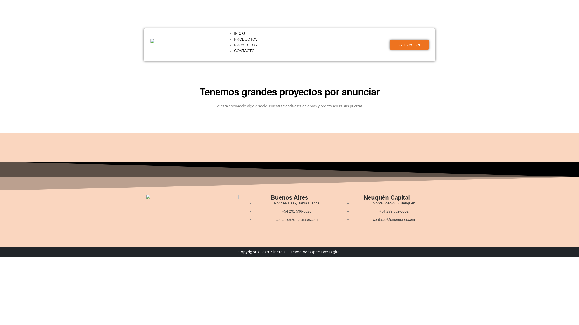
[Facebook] (401, 10)
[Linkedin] (408, 23)
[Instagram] (414, 10)
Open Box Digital (325, 252)
